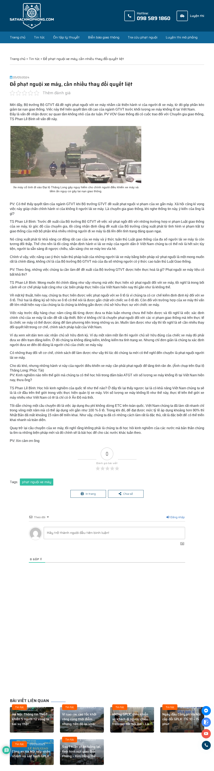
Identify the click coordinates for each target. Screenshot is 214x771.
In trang (91, 494)
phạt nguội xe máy (36, 482)
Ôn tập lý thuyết (66, 37)
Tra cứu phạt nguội (142, 37)
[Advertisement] (110, 640)
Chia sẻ (128, 494)
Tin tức (39, 37)
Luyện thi (197, 15)
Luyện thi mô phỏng (181, 37)
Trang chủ (17, 37)
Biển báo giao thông (103, 37)
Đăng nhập (177, 518)
